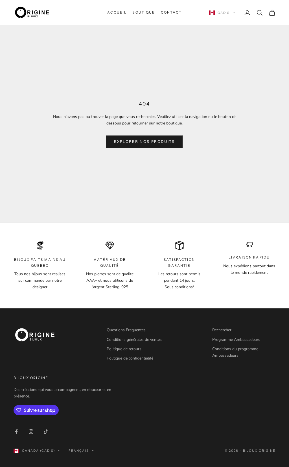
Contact (171, 12)
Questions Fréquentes (126, 330)
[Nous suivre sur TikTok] (46, 431)
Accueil (117, 12)
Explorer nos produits (144, 141)
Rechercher (221, 330)
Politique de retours (124, 349)
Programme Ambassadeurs (236, 339)
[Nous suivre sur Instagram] (31, 431)
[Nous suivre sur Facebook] (16, 431)
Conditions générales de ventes (134, 339)
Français (79, 451)
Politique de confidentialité (130, 358)
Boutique (143, 12)
